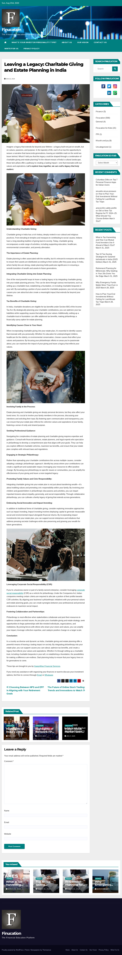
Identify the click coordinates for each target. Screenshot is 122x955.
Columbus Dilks (103, 180)
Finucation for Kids (104, 128)
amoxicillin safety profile (106, 208)
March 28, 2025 (103, 889)
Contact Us (100, 42)
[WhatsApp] (115, 93)
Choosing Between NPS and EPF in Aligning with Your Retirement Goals (25, 690)
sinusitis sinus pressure (106, 191)
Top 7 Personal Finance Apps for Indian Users (107, 182)
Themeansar (46, 950)
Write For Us (11, 49)
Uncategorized (102, 147)
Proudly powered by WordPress (13, 950)
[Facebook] (103, 86)
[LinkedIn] (109, 93)
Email (39, 675)
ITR (97, 134)
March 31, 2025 (14, 889)
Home (68, 950)
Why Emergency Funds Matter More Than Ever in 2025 (107, 285)
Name (6, 811)
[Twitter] (109, 86)
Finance (99, 112)
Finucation (11, 29)
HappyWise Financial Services (47, 666)
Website (7, 834)
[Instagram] (115, 86)
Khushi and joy (102, 141)
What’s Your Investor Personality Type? (34, 42)
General (99, 122)
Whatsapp (49, 675)
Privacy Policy (31, 49)
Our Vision (83, 42)
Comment (9, 761)
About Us (67, 42)
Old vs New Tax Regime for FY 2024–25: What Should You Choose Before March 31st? (106, 216)
